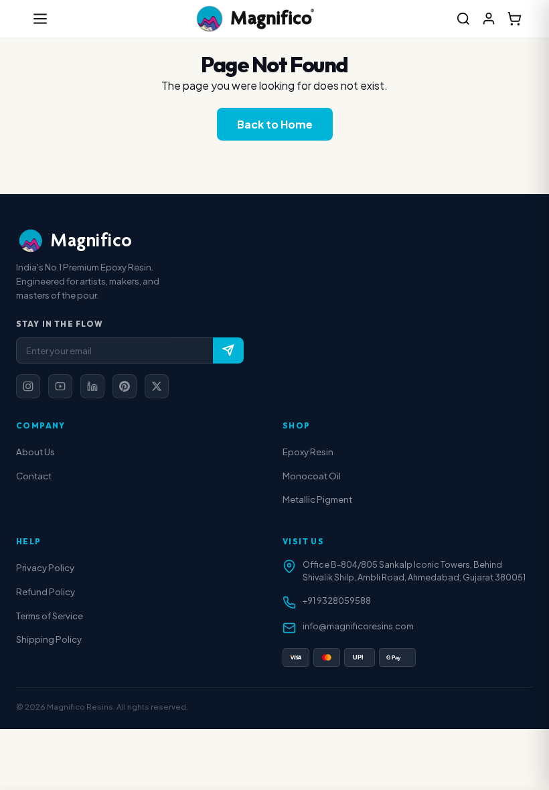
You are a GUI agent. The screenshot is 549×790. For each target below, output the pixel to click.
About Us (35, 451)
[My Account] (488, 18)
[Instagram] (28, 386)
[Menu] (40, 18)
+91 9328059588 (337, 600)
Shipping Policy (49, 639)
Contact (34, 475)
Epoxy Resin (308, 451)
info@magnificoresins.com (358, 626)
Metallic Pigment (317, 499)
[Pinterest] (124, 386)
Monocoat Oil (312, 475)
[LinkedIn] (92, 386)
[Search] (463, 18)
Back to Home (275, 124)
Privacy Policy (45, 567)
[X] (157, 386)
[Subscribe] (228, 350)
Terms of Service (49, 615)
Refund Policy (45, 591)
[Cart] (514, 18)
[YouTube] (60, 386)
